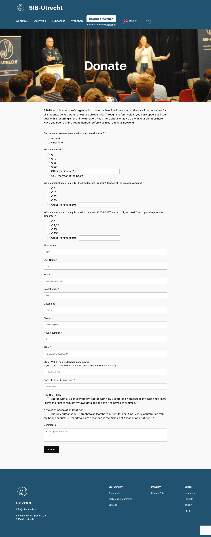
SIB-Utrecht (46, 7)
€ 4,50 (55, 225)
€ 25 (54, 162)
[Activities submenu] (47, 21)
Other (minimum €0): (64, 204)
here (160, 118)
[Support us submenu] (67, 21)
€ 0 (53, 188)
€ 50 (54, 166)
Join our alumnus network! (118, 122)
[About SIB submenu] (30, 21)
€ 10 (53, 158)
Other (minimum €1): (64, 171)
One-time (57, 142)
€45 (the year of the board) (67, 175)
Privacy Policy (52, 394)
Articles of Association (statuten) (64, 409)
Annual (55, 138)
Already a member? (100, 24)
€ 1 (53, 154)
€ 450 (54, 233)
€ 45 (54, 229)
